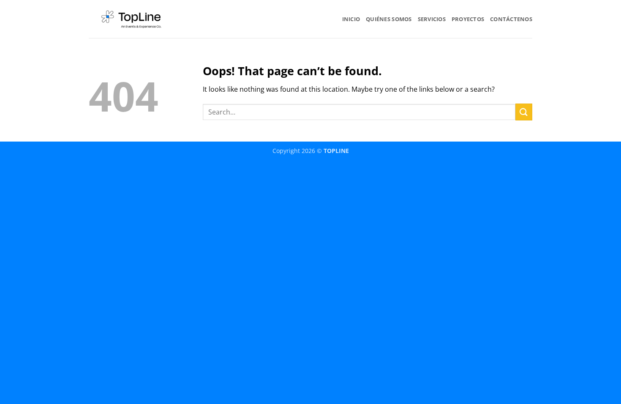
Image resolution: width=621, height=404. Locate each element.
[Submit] (523, 112)
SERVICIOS (432, 19)
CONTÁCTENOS (511, 19)
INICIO (351, 19)
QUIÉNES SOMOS (388, 19)
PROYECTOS (468, 19)
